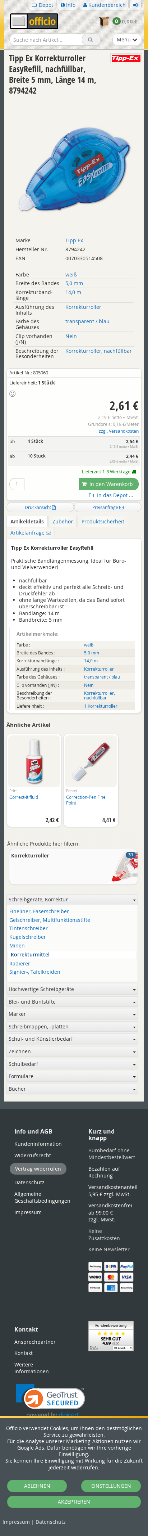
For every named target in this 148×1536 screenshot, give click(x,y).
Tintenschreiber (28, 928)
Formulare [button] (21, 1076)
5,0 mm (74, 283)
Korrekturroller (83, 306)
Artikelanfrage (28, 532)
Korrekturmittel (30, 955)
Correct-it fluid (23, 797)
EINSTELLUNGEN (111, 1485)
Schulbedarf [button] (23, 1063)
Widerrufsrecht (32, 1155)
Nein (71, 336)
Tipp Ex (74, 240)
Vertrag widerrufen (38, 1168)
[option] (34, 784)
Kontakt (23, 1353)
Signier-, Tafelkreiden (34, 972)
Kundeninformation (38, 1143)
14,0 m (73, 292)
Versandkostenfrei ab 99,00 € (110, 1212)
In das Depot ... (114, 495)
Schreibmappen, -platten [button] (39, 1026)
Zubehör (62, 521)
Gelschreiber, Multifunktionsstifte (49, 920)
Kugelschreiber (27, 937)
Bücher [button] (17, 1088)
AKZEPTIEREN (74, 1501)
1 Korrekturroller (100, 706)
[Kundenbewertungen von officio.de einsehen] (111, 1335)
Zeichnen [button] (20, 1051)
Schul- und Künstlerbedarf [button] (41, 1038)
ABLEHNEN (37, 1485)
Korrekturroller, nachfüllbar (98, 350)
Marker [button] (17, 1013)
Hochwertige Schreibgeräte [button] (41, 989)
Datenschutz (51, 1521)
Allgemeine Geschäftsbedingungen (42, 1197)
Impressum (16, 1521)
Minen (17, 946)
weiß (71, 274)
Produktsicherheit (103, 521)
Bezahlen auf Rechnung (104, 1172)
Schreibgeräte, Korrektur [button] (38, 899)
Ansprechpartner (35, 1341)
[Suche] (91, 39)
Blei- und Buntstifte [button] (32, 1001)
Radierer (19, 964)
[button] (50, 1401)
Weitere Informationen (31, 1368)
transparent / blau (87, 321)
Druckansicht (38, 507)
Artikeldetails (27, 521)
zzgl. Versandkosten (119, 431)
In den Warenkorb (110, 484)
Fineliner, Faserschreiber (39, 912)
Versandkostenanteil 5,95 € (113, 1191)
